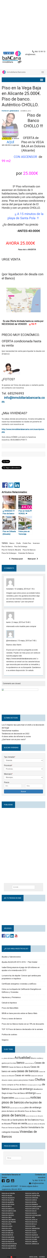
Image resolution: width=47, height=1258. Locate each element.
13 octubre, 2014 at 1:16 (24, 589)
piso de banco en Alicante (17, 1108)
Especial (38, 1093)
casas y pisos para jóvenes (18, 1080)
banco (20, 1062)
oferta (28, 1102)
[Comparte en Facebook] (5, 485)
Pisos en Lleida (7, 1226)
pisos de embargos (9, 553)
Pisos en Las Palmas (9, 1222)
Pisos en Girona (30, 1202)
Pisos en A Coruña (8, 1193)
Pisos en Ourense (8, 1239)
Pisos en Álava (7, 1195)
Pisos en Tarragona (32, 1228)
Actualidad (22, 1058)
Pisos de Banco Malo (33, 1111)
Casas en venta (22, 1075)
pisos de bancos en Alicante (34, 1116)
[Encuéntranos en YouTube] (16, 936)
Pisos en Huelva (30, 1211)
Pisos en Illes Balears (33, 1215)
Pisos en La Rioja (31, 1220)
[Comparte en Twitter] (11, 485)
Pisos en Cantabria (8, 1220)
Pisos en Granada (31, 1204)
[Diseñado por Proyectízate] (12, 1257)
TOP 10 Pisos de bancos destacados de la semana (22, 1029)
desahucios (38, 1089)
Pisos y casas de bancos (12, 1019)
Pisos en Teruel (30, 1230)
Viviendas (15, 1132)
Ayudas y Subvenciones (11, 957)
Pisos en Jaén (30, 1217)
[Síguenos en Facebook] (3, 936)
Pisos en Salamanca (9, 1246)
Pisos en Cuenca (31, 1200)
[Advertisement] (23, 25)
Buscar (23, 791)
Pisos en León (6, 1224)
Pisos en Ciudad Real (32, 1195)
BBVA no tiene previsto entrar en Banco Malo (19, 1013)
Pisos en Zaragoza (32, 1244)
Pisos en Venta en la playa (11, 1128)
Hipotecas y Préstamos (11, 997)
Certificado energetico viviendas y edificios (19, 984)
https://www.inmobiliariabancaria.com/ (21, 659)
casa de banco (29, 1063)
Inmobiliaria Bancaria (15, 72)
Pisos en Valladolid (32, 1237)
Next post (32, 559)
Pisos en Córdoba (31, 1198)
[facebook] (3, 1181)
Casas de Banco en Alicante (19, 1067)
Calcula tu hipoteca (9, 1003)
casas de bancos (27, 1071)
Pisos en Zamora (31, 1241)
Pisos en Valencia (31, 1235)
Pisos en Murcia (7, 1235)
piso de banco (7, 547)
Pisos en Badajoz (8, 1209)
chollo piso (27, 543)
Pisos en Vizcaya (31, 1239)
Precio (6, 782)
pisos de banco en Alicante (13, 1111)
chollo (18, 543)
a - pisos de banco (8, 1058)
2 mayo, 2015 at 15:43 (21, 622)
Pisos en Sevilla (31, 1224)
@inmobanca (14, 111)
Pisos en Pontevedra (9, 1244)
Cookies (42, 1257)
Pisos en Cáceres (8, 1215)
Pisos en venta (19, 1123)
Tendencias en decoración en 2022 (15, 734)
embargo (31, 1092)
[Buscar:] (23, 887)
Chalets (31, 1080)
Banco (12, 543)
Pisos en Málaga (7, 1233)
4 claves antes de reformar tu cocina (16, 736)
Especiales (8, 1097)
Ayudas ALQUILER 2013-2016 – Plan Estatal (19, 962)
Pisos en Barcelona (9, 1211)
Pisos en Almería (8, 1202)
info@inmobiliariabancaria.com (38, 1183)
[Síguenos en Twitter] (8, 936)
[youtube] (12, 1181)
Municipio (8, 774)
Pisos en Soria (30, 1226)
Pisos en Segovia (31, 1222)
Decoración (14, 1089)
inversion (36, 543)
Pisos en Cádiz (7, 1217)
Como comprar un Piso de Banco (14, 1085)
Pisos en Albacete (8, 1198)
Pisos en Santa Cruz (9, 1248)
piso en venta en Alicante (11, 550)
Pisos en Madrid (7, 1230)
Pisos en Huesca (31, 1213)
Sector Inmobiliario (31, 1127)
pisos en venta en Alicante (36, 1124)
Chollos (40, 1079)
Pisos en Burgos (7, 1213)
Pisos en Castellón (32, 1193)
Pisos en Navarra (8, 1237)
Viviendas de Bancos (26, 553)
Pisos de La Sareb (10, 1120)
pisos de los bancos (28, 1119)
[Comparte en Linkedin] (17, 485)
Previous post (17, 559)
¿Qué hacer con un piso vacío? (14, 739)
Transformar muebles (10, 731)
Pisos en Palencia (8, 1241)
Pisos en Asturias (8, 1204)
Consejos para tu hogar (34, 1085)
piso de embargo (20, 547)
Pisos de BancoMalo (10, 1008)
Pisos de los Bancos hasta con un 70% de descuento (23, 1024)
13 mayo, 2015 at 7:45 (26, 641)
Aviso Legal (33, 1257)
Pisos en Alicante (8, 1200)
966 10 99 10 (39, 51)
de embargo (26, 1088)
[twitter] (7, 1181)
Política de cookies (9, 1034)
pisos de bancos (29, 550)
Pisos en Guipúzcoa (32, 1209)
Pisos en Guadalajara (33, 1206)
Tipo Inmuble (9, 757)
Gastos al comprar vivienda (22, 1098)
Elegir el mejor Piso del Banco (13, 1093)
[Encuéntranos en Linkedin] (12, 936)
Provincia (8, 765)
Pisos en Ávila (7, 1206)
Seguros (5, 1040)
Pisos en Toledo (31, 1233)
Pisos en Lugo (6, 1228)
